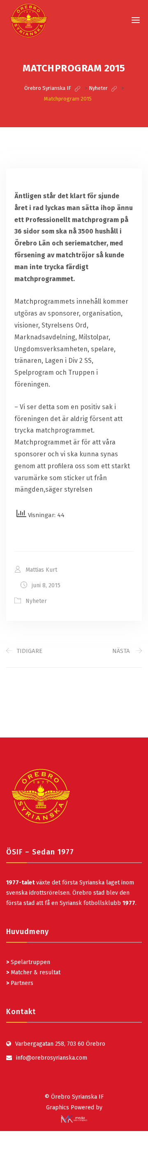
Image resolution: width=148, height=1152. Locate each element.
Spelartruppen (29, 962)
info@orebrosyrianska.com (51, 1057)
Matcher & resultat (33, 972)
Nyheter (36, 601)
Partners (19, 983)
